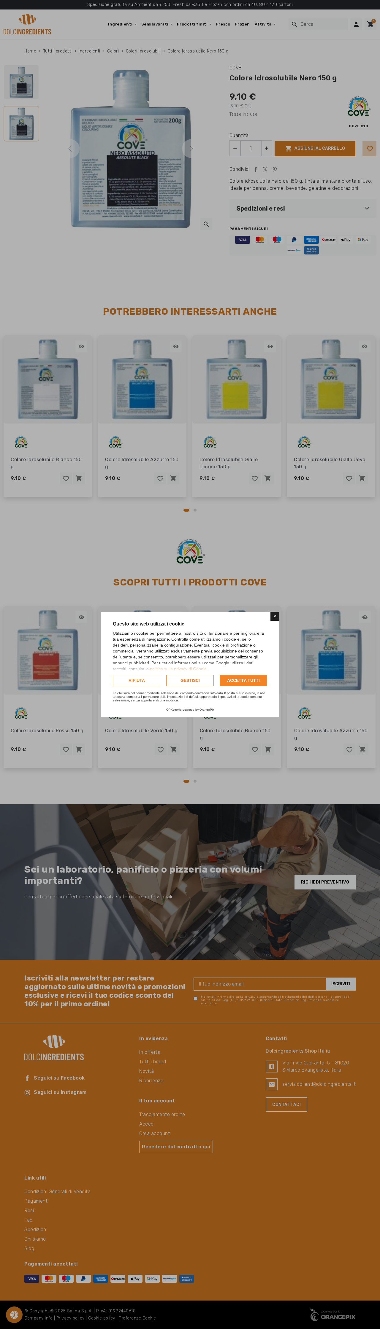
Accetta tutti (243, 680)
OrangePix (207, 709)
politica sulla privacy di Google (178, 668)
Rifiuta (137, 680)
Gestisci (190, 680)
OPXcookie (174, 709)
